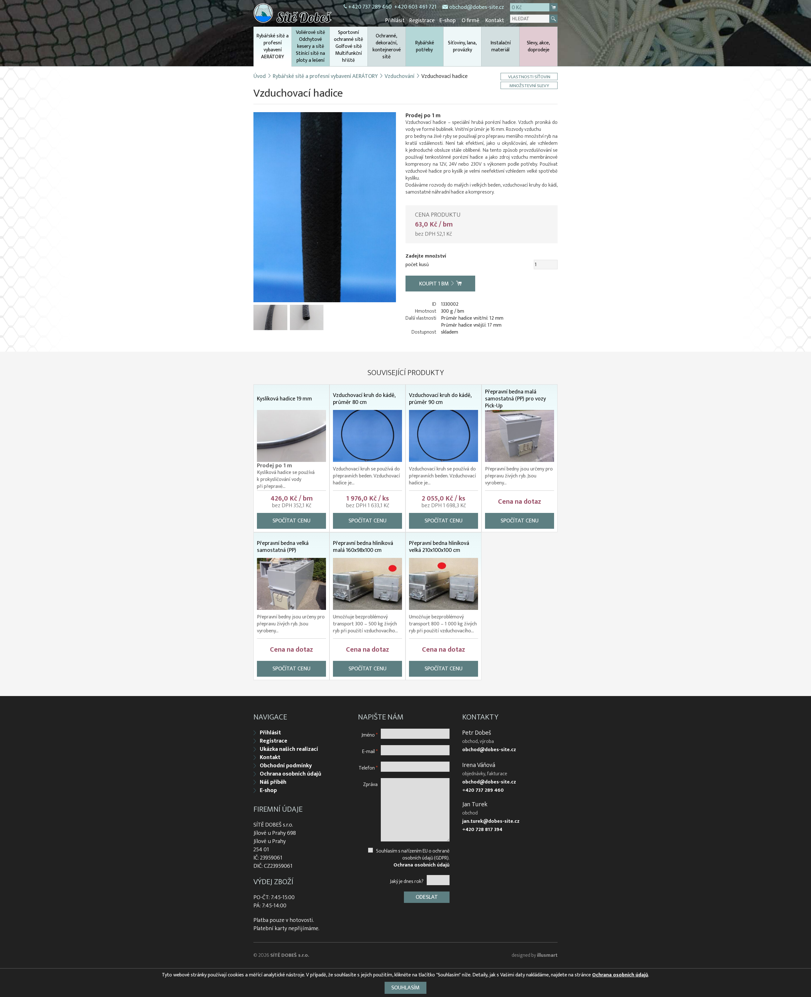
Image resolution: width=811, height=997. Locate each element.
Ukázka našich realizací (289, 749)
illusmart (547, 955)
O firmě (470, 20)
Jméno (369, 735)
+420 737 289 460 (370, 7)
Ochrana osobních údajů (290, 774)
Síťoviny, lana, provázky (462, 46)
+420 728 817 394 (482, 829)
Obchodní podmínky (286, 765)
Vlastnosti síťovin (529, 76)
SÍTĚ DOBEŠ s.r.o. (289, 955)
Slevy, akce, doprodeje (538, 46)
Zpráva (370, 784)
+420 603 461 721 (415, 7)
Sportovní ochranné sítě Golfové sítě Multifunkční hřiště (348, 46)
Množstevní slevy (529, 85)
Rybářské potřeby (424, 46)
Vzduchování (399, 76)
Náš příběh (273, 782)
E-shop (447, 20)
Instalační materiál (500, 46)
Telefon (368, 768)
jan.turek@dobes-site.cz (491, 821)
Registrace (422, 20)
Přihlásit (395, 20)
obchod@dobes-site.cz (476, 7)
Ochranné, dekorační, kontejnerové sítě (387, 46)
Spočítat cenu (291, 521)
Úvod (259, 76)
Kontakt (494, 20)
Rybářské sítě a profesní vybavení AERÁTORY (272, 46)
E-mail (370, 751)
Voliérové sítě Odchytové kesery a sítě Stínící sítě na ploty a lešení (310, 46)
